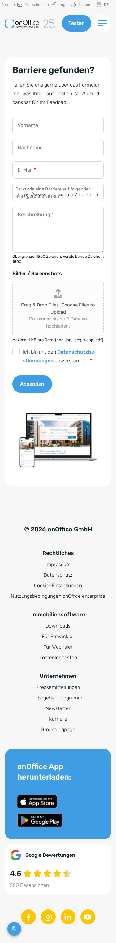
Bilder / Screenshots (37, 273)
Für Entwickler (58, 636)
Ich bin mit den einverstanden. (60, 356)
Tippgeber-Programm (58, 698)
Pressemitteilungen (58, 687)
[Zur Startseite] (31, 23)
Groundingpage (58, 729)
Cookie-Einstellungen (58, 585)
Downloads (58, 626)
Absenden (32, 384)
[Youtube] (87, 916)
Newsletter (58, 708)
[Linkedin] (68, 916)
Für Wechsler (58, 647)
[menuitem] (33, 5)
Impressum (58, 564)
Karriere (58, 719)
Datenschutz (58, 575)
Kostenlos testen (58, 657)
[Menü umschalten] (102, 23)
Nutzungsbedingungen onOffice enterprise (58, 596)
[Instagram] (48, 916)
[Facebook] (28, 916)
